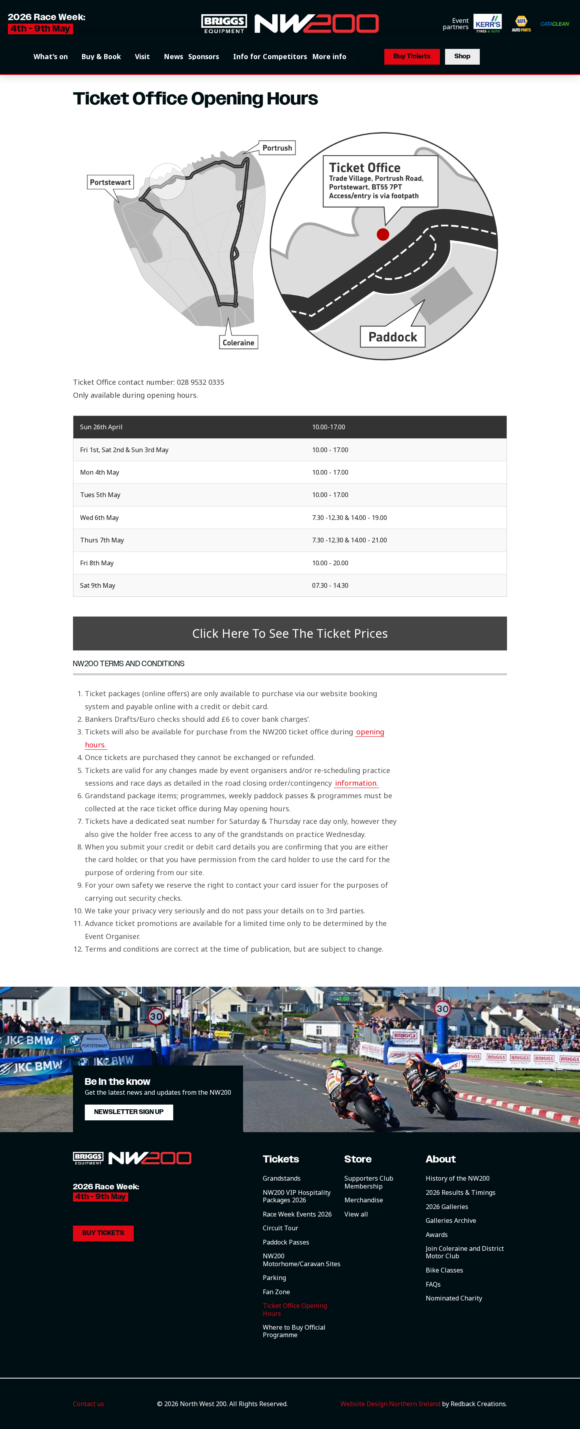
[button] (55, 57)
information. (356, 783)
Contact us (88, 1403)
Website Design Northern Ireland (390, 1403)
